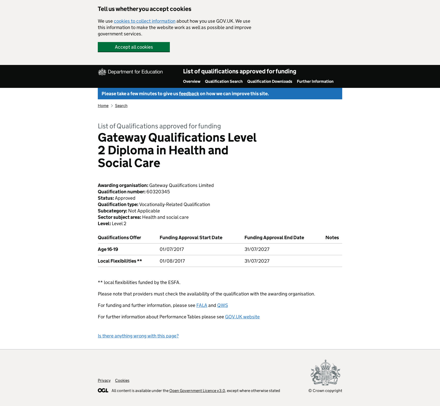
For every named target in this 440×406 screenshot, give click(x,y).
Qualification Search (224, 81)
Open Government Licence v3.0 (197, 390)
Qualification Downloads (269, 81)
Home (103, 105)
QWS (222, 305)
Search (121, 105)
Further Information (315, 81)
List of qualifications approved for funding (239, 71)
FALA (201, 305)
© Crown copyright (325, 390)
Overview (191, 81)
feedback (189, 94)
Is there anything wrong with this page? (138, 336)
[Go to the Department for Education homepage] (131, 72)
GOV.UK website (242, 317)
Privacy (104, 380)
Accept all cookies (134, 47)
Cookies (122, 380)
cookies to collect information (144, 21)
